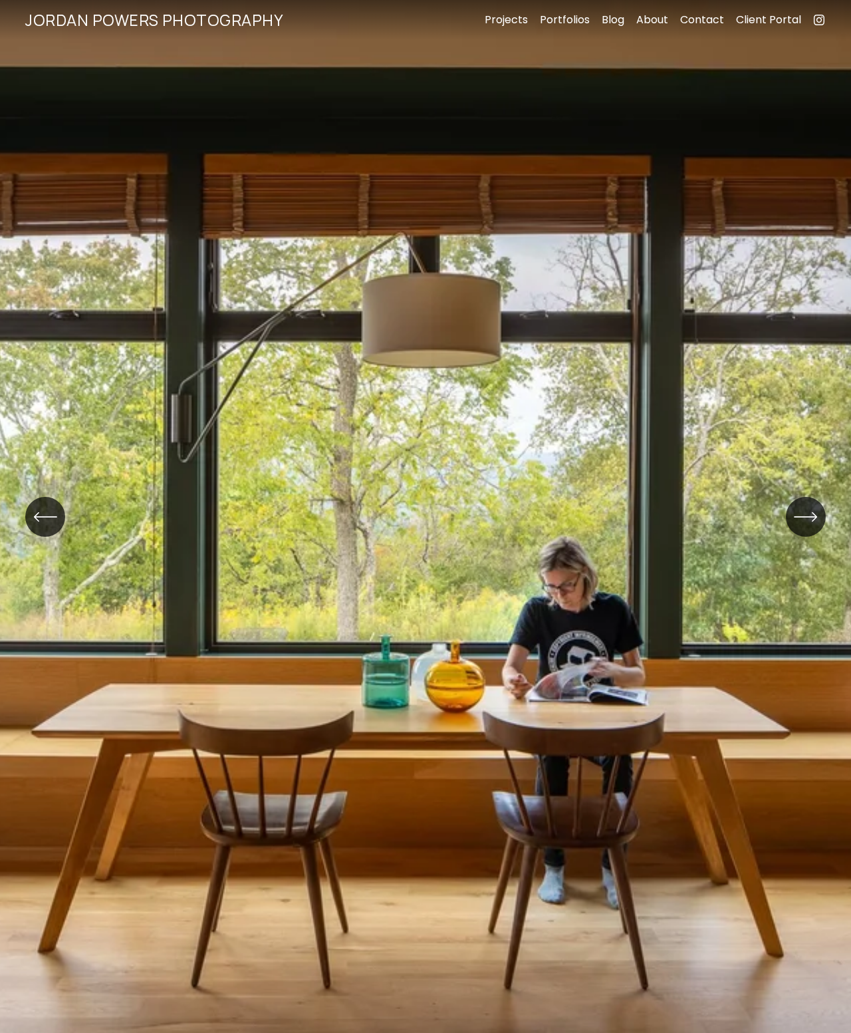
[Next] (806, 517)
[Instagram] (819, 20)
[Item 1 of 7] (425, 516)
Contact (702, 19)
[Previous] (45, 517)
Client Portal (768, 19)
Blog (613, 19)
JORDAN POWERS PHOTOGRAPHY (154, 20)
